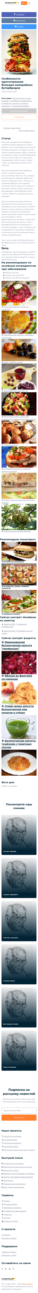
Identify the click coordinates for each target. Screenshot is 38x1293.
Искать (6, 1201)
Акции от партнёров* (19, 111)
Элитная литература (12, 1143)
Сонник (7, 1218)
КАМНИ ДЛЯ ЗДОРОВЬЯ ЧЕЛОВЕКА (19, 1174)
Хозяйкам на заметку (12, 1208)
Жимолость (8, 1180)
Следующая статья (26, 131)
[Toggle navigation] (29, 3)
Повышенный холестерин (14, 1184)
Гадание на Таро (10, 1221)
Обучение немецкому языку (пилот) (19, 1150)
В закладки (19, 117)
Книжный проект (11, 1147)
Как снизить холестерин (13, 1187)
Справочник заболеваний (14, 1211)
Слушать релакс (10, 1140)
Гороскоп (7, 1215)
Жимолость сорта (10, 1170)
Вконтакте (20, 21)
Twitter (20, 27)
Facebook (20, 15)
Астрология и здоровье (13, 1164)
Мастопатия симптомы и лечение (17, 1167)
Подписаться (19, 1118)
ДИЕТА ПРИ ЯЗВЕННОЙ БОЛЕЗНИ (18, 1177)
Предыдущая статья (12, 128)
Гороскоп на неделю (12, 1136)
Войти (24, 3)
